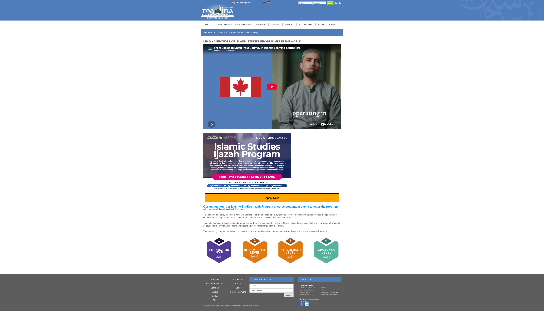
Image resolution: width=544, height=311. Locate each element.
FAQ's (238, 283)
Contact (215, 295)
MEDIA (288, 24)
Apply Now (272, 198)
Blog (215, 300)
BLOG (321, 24)
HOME (207, 24)
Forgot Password (238, 291)
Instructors (238, 279)
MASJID (332, 24)
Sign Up (338, 3)
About (215, 291)
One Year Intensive (215, 283)
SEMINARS (261, 24)
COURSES (275, 24)
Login (238, 287)
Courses (215, 279)
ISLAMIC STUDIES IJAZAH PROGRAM (233, 24)
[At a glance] (218, 251)
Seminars (215, 287)
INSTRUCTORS (306, 24)
